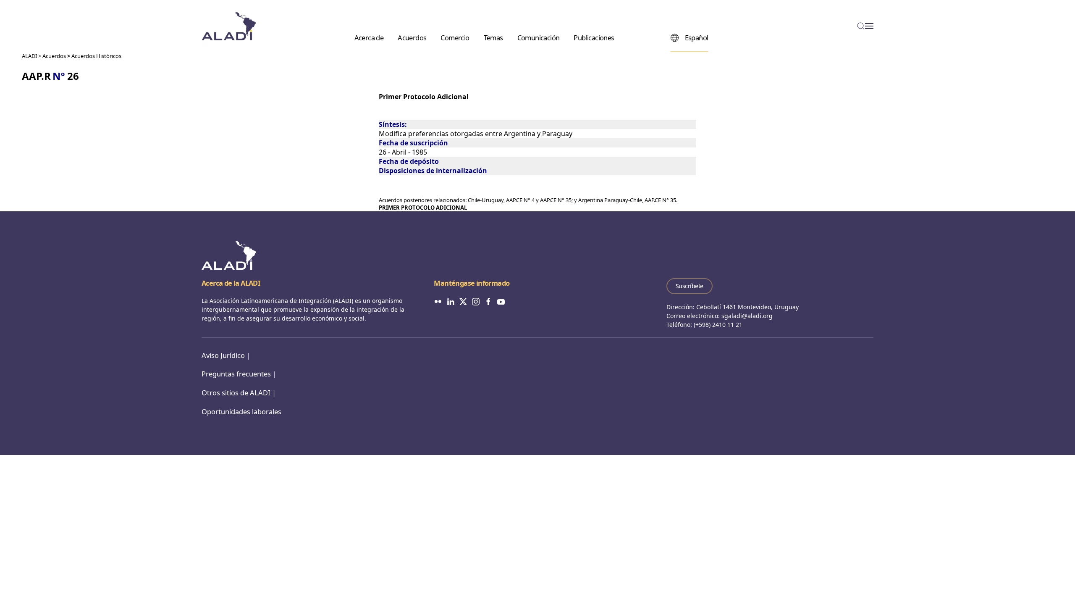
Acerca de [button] (369, 37)
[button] (865, 26)
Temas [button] (493, 37)
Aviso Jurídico (223, 355)
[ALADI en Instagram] (476, 301)
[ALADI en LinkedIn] (450, 301)
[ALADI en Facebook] (488, 301)
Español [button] (696, 37)
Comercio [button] (454, 37)
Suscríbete (689, 286)
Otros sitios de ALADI (236, 392)
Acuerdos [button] (412, 37)
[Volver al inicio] (229, 26)
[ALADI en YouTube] (501, 301)
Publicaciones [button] (594, 37)
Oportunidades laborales (241, 411)
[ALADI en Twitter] (463, 301)
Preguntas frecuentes (236, 374)
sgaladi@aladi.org (747, 316)
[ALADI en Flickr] (438, 301)
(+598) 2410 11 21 (718, 325)
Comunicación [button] (538, 37)
